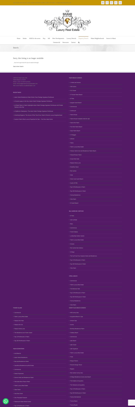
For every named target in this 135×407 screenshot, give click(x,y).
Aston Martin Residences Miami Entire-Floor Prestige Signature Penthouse (34, 97)
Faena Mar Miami (74, 123)
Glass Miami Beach (75, 131)
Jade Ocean (73, 345)
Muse (71, 357)
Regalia (72, 369)
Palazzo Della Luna (75, 163)
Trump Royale (74, 405)
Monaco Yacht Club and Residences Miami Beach (83, 151)
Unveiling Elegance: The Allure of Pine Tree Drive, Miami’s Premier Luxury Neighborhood (38, 115)
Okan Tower (17, 389)
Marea (71, 143)
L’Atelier (72, 139)
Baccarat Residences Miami (21, 361)
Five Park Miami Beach (76, 127)
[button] (78, 42)
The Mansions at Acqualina (77, 385)
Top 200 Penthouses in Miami (78, 191)
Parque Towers (74, 361)
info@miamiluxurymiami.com (63, 2)
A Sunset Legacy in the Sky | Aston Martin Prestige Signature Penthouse (33, 101)
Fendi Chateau (74, 232)
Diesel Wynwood (19, 373)
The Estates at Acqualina (76, 381)
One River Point (18, 393)
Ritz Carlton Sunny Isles (76, 373)
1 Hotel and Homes (75, 82)
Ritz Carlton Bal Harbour (76, 248)
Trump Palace (73, 401)
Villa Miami (73, 199)
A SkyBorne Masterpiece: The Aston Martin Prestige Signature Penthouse (33, 111)
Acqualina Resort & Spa (76, 316)
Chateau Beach (74, 332)
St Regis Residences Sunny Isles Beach (80, 377)
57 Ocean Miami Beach (76, 94)
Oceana (72, 244)
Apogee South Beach (76, 102)
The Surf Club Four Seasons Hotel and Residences (83, 256)
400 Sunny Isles (74, 312)
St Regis (72, 252)
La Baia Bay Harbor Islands (77, 236)
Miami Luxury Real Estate (77, 147)
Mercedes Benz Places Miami (22, 381)
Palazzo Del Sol (18, 324)
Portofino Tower (74, 167)
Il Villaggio (73, 135)
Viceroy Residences (75, 195)
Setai (71, 175)
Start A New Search (18, 66)
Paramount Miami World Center (22, 401)
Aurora (72, 324)
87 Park (72, 98)
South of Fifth (73, 183)
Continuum (73, 111)
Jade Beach (73, 341)
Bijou (71, 224)
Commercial (73, 106)
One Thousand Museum (20, 397)
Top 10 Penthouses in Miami (77, 187)
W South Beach (74, 203)
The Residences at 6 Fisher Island (23, 332)
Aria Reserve (17, 353)
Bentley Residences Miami (77, 329)
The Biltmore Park (75, 289)
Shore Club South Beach (76, 179)
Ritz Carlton (73, 171)
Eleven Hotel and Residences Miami (24, 377)
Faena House (73, 114)
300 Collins (73, 86)
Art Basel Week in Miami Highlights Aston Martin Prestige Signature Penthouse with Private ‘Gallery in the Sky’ (38, 106)
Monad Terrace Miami (76, 155)
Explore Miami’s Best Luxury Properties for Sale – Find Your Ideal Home (33, 119)
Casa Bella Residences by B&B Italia (24, 365)
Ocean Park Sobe (74, 159)
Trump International (75, 397)
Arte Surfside (73, 220)
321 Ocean (73, 90)
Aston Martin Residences (20, 357)
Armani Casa (73, 320)
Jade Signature (74, 349)
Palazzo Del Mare (19, 320)
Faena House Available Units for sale (80, 119)
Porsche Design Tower (76, 365)
